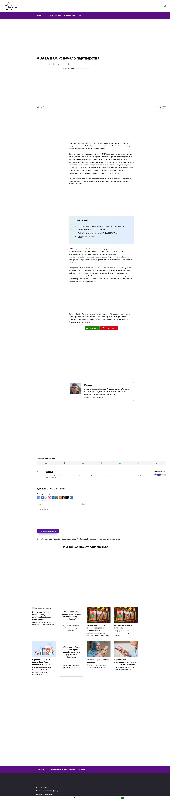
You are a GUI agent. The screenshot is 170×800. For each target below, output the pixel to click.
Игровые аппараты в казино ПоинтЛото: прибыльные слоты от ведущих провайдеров (41, 663)
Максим (49, 471)
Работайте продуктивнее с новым (90, 233)
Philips (105, 233)
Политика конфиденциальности (62, 769)
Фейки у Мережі (70, 15)
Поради (50, 15)
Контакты (81, 769)
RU (80, 15)
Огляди (58, 15)
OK (122, 797)
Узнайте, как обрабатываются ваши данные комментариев (98, 539)
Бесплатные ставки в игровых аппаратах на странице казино (96, 627)
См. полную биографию (92, 397)
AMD (80, 226)
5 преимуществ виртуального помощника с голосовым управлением (125, 662)
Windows (125, 389)
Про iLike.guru (42, 769)
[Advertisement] (92, 6)
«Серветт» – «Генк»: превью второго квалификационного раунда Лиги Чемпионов (71, 652)
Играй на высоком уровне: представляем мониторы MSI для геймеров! (71, 615)
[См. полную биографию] (102, 397)
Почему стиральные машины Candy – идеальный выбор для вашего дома (41, 616)
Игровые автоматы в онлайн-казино (123, 626)
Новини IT (40, 15)
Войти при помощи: (44, 494)
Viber (80, 237)
